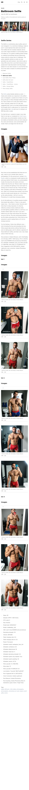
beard (22, 691)
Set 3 (3, 496)
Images (4, 255)
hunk (18, 691)
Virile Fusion (23, 116)
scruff (25, 691)
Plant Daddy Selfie (7, 88)
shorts (6, 693)
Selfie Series (6, 40)
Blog (19, 2)
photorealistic (5, 691)
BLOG (2, 8)
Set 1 (2, 259)
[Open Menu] (27, 2)
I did (12, 109)
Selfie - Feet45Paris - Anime (10, 84)
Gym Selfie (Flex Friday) (9, 77)
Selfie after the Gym (8, 80)
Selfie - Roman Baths (8, 86)
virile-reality (13, 689)
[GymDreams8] (2, 2)
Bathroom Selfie (7, 75)
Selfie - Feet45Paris (8, 82)
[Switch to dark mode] (24, 2)
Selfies (5, 94)
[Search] (22, 2)
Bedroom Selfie (7, 73)
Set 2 (3, 378)
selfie (2, 693)
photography (20, 689)
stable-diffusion (5, 689)
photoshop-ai (13, 691)
